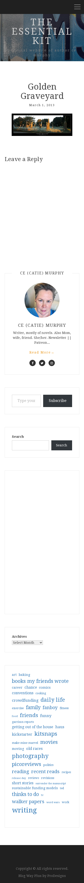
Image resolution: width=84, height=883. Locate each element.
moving (18, 749)
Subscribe (57, 400)
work (65, 802)
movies (49, 742)
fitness (64, 708)
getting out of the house (32, 727)
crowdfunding (25, 700)
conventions (22, 693)
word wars (53, 802)
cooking (40, 693)
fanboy (50, 707)
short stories (22, 783)
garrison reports (23, 722)
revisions (47, 778)
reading (20, 771)
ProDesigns (56, 876)
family (33, 707)
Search (18, 436)
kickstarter (22, 734)
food (15, 716)
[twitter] (42, 363)
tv (42, 795)
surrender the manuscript (50, 783)
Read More (42, 352)
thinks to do (25, 794)
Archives (19, 636)
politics (48, 765)
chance (30, 687)
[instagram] (52, 363)
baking (24, 675)
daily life (53, 700)
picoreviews (26, 764)
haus (59, 727)
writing (24, 810)
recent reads (45, 771)
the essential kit (42, 31)
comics (45, 687)
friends (29, 715)
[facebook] (32, 363)
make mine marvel (25, 743)
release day (19, 778)
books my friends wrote (40, 681)
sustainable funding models (35, 788)
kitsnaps (45, 734)
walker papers (28, 801)
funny (46, 715)
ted (62, 788)
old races (34, 748)
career (17, 687)
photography (30, 756)
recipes (66, 772)
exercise (18, 708)
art (14, 675)
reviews (33, 778)
